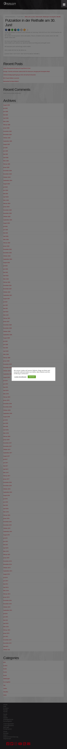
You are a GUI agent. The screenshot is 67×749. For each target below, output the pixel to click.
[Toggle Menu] (64, 4)
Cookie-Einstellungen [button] (20, 377)
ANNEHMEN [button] (32, 377)
